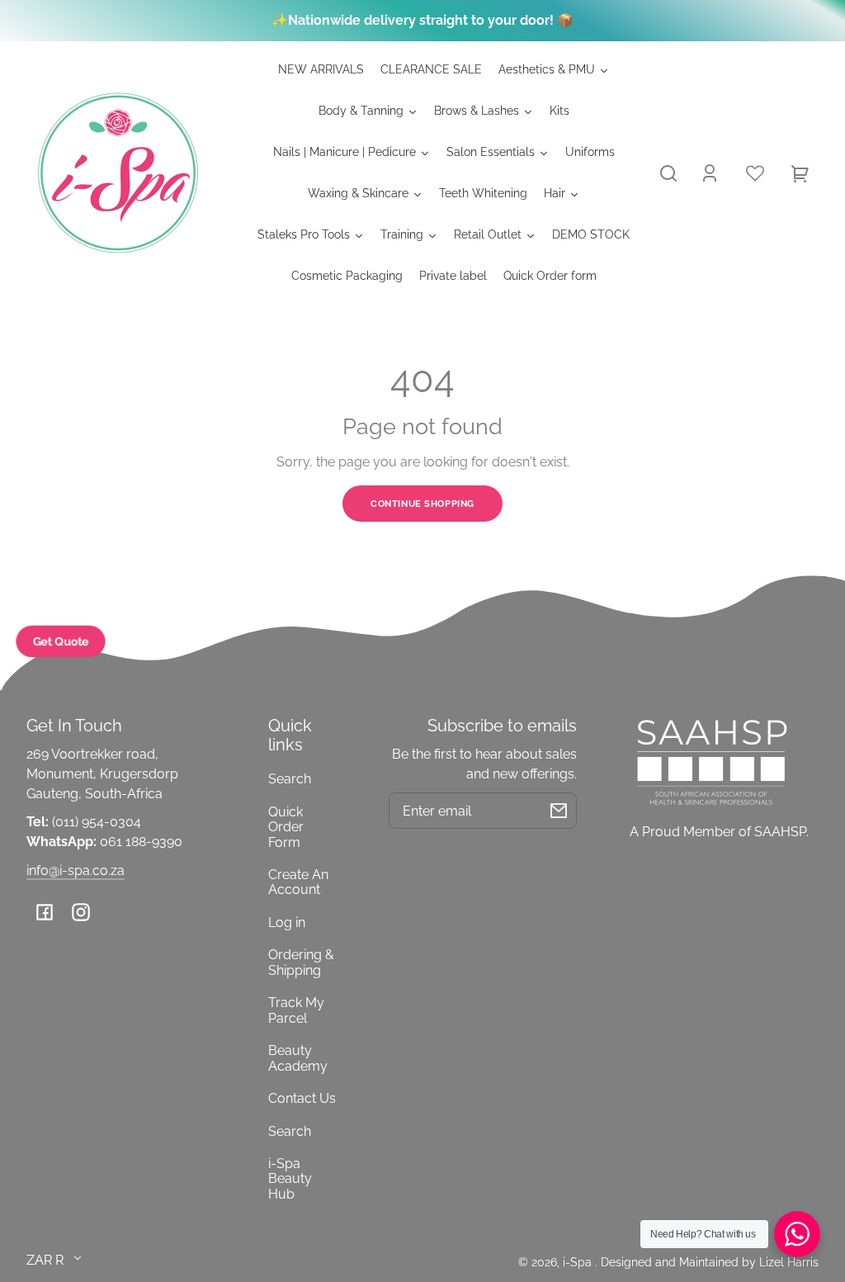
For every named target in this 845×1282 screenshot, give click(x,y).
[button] (668, 173)
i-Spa (579, 1262)
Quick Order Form (286, 827)
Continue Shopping (422, 503)
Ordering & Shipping (301, 962)
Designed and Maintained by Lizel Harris (710, 1262)
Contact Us (302, 1098)
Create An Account (298, 882)
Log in (286, 922)
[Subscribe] (559, 810)
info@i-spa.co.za (75, 870)
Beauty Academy (298, 1058)
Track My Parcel (296, 1010)
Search (289, 779)
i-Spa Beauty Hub (290, 1179)
